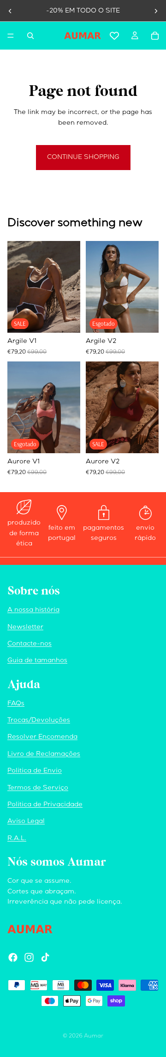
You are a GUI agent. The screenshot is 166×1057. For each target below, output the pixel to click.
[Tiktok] (45, 957)
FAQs (15, 704)
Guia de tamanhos (37, 661)
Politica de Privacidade (45, 805)
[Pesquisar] (30, 35)
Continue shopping (83, 157)
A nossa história (33, 610)
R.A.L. (16, 838)
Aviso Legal (26, 821)
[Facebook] (12, 957)
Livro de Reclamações (43, 754)
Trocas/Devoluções (38, 720)
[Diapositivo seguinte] (156, 11)
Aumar (93, 1036)
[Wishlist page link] (114, 35)
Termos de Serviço (37, 788)
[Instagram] (29, 957)
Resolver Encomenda (42, 737)
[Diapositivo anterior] (10, 11)
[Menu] (10, 35)
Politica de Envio (34, 771)
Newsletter (25, 627)
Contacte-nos (29, 644)
